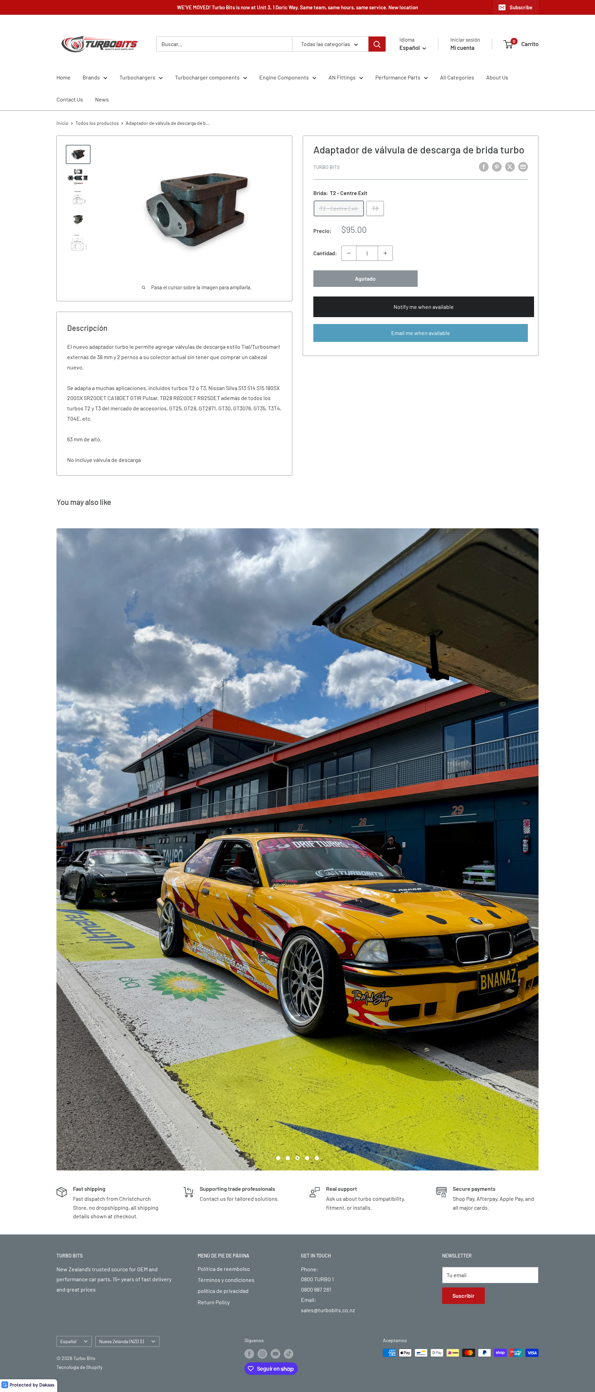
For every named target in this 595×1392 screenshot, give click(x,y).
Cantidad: (325, 253)
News (102, 99)
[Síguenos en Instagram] (262, 1032)
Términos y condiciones (226, 958)
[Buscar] (377, 44)
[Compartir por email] (523, 166)
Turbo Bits (326, 167)
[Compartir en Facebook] (484, 166)
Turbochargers (137, 77)
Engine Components (284, 77)
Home (63, 77)
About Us (497, 77)
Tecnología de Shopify (79, 1046)
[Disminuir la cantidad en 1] (349, 253)
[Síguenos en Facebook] (249, 1032)
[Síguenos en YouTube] (275, 1032)
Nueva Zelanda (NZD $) (121, 1020)
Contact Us (69, 99)
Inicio (62, 123)
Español (68, 1020)
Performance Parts (397, 77)
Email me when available (420, 333)
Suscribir (463, 974)
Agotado (365, 278)
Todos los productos (97, 123)
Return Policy (214, 981)
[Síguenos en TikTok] (288, 1032)
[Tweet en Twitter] (510, 166)
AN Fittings (342, 77)
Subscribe (521, 7)
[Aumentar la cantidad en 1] (385, 253)
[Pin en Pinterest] (497, 166)
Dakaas (46, 1385)
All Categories (457, 77)
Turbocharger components (207, 77)
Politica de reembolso (224, 947)
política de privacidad (223, 970)
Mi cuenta (462, 47)
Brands (91, 77)
